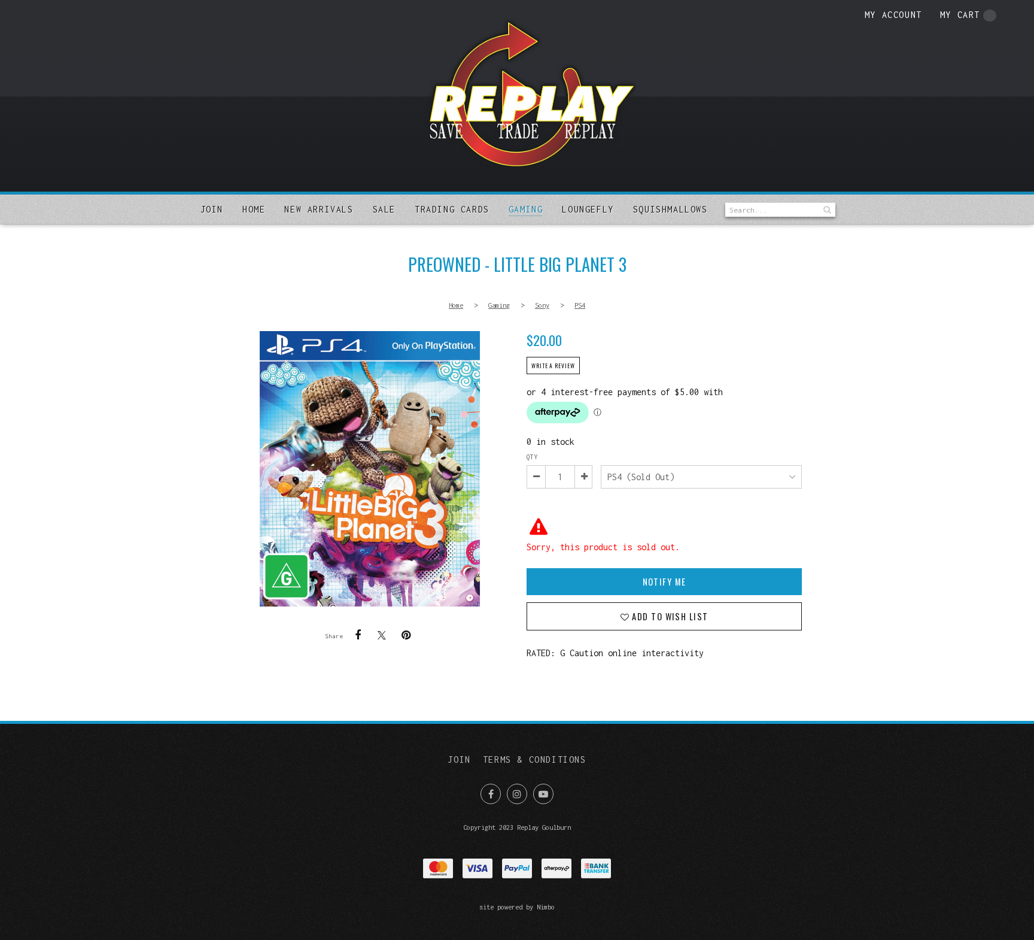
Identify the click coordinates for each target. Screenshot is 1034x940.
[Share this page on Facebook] (358, 635)
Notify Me (664, 581)
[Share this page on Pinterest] (406, 635)
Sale (384, 209)
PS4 (579, 305)
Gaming (526, 209)
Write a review (553, 366)
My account (893, 15)
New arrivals (318, 209)
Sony (542, 305)
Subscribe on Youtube (543, 794)
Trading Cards (452, 209)
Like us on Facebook (490, 794)
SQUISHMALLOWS (670, 209)
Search (826, 210)
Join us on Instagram (517, 794)
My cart (960, 15)
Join (211, 209)
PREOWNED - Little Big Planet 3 (369, 469)
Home (253, 209)
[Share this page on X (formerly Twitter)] (382, 635)
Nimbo (546, 907)
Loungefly (587, 209)
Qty (532, 456)
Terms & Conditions (534, 759)
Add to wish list (668, 616)
